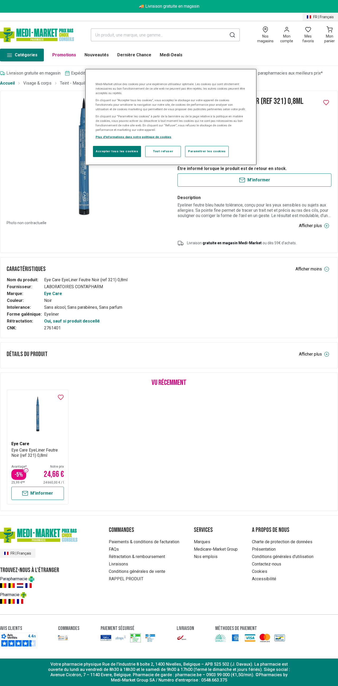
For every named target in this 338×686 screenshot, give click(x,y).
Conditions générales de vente (137, 571)
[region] (171, 117)
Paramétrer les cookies (207, 151)
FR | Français (323, 17)
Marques (202, 541)
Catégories (26, 54)
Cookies (259, 571)
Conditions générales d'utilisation (282, 556)
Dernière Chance (134, 54)
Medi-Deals (171, 54)
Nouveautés (96, 54)
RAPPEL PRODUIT (126, 578)
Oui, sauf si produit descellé (72, 321)
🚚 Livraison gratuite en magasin (169, 6)
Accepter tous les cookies (117, 151)
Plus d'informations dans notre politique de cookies (133, 137)
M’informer (258, 179)
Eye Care (53, 293)
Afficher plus (310, 225)
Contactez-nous (266, 564)
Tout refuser (163, 151)
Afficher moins (308, 268)
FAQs (114, 549)
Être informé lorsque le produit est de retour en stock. (232, 168)
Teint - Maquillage (76, 83)
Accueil (7, 83)
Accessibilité (264, 578)
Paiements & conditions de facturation (144, 541)
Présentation (264, 549)
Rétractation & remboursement (137, 556)
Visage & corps (37, 83)
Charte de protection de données (282, 541)
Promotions (64, 54)
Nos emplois (206, 556)
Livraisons (118, 564)
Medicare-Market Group (216, 549)
